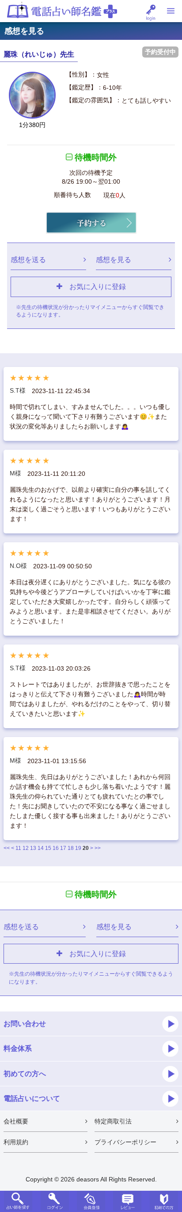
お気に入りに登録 (94, 286)
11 (18, 848)
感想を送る (28, 259)
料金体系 (18, 1048)
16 (56, 848)
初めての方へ (25, 1073)
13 (33, 848)
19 (78, 848)
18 (71, 848)
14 (41, 848)
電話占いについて (32, 1098)
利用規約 (16, 1142)
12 (26, 848)
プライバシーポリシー (125, 1142)
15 (48, 848)
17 (63, 848)
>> (98, 848)
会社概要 (16, 1121)
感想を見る (113, 259)
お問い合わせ (25, 1023)
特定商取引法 (113, 1121)
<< (7, 848)
